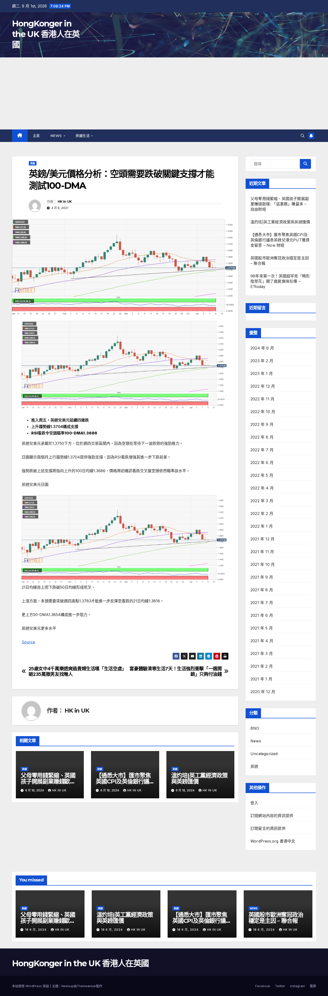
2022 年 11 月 (262, 399)
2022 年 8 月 (261, 437)
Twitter (280, 986)
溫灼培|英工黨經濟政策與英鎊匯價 (199, 778)
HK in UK (65, 201)
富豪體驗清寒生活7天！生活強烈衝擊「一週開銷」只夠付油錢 (175, 671)
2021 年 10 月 (262, 564)
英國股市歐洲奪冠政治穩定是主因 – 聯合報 (276, 917)
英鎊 (32, 163)
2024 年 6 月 (262, 348)
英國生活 (83, 136)
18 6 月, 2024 (36, 929)
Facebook (262, 986)
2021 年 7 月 (261, 602)
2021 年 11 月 (262, 551)
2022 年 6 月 (261, 462)
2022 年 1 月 (261, 526)
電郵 (313, 986)
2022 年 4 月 (262, 488)
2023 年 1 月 (261, 373)
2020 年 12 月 (262, 691)
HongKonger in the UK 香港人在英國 (46, 34)
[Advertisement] (164, 93)
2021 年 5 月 (261, 628)
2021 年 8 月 (261, 589)
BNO (254, 728)
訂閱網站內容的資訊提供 (271, 815)
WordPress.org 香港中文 (272, 841)
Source (28, 642)
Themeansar (86, 986)
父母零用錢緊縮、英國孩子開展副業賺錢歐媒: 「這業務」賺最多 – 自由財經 (279, 204)
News (56, 136)
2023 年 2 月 (261, 360)
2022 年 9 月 (261, 424)
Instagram (297, 986)
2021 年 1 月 (261, 679)
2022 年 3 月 (261, 500)
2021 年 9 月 (261, 577)
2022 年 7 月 (261, 449)
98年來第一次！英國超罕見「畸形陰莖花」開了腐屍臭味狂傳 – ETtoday (280, 281)
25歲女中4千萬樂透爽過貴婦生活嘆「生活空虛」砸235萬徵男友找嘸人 (76, 671)
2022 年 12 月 (262, 386)
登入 (254, 802)
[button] (302, 135)
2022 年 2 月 (261, 513)
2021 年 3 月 (261, 653)
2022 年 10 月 (262, 411)
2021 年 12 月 (262, 539)
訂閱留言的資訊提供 (267, 828)
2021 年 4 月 (261, 640)
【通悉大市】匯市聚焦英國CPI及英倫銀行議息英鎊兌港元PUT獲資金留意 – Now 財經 (280, 240)
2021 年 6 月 (261, 615)
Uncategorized (264, 753)
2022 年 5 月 (261, 475)
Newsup (67, 986)
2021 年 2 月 (261, 666)
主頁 (36, 136)
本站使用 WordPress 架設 (31, 986)
